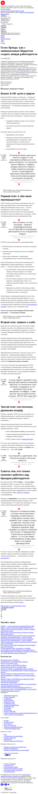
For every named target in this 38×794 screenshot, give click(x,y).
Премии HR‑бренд (27, 439)
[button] (3, 35)
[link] (4, 31)
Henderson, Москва (22, 662)
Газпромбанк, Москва (26, 669)
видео (21, 602)
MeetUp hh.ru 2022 (23, 69)
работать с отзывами (23, 492)
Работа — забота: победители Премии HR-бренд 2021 (17, 627)
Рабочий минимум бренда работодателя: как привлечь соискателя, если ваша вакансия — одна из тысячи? (17, 639)
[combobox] (8, 788)
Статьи (3, 43)
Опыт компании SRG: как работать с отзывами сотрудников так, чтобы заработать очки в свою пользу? (19, 652)
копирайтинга (5, 558)
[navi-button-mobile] (2, 41)
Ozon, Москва (22, 665)
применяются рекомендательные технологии (15, 775)
